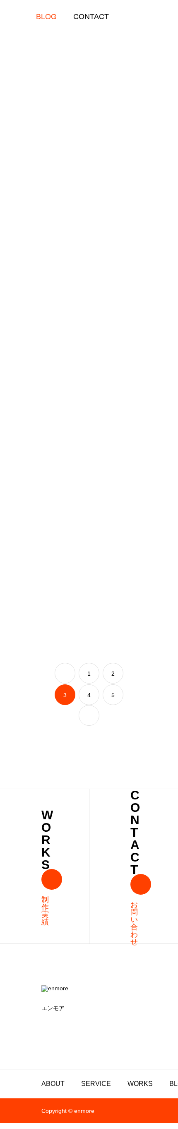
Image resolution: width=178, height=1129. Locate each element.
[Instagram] (44, 1024)
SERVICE (96, 1083)
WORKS (140, 1083)
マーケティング (62, 190)
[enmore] (89, 990)
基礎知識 (100, 316)
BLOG (46, 16)
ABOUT (53, 1083)
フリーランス (100, 190)
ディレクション (100, 447)
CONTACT (91, 16)
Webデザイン (62, 318)
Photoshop (138, 190)
